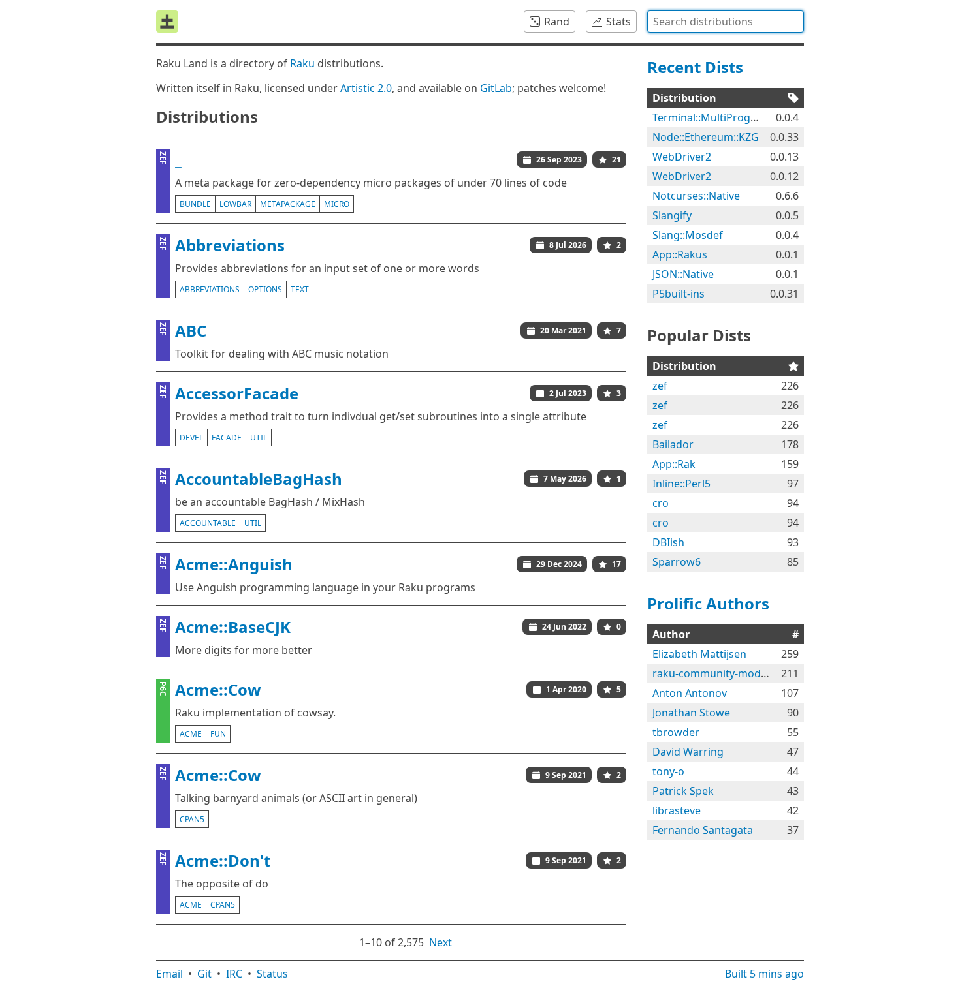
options (265, 289)
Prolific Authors (708, 603)
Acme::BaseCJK (233, 627)
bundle (195, 203)
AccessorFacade (236, 393)
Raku (302, 63)
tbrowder (675, 732)
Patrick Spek (683, 791)
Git (204, 973)
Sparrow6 (676, 562)
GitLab (496, 88)
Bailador (673, 444)
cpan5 (192, 819)
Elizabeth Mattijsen (699, 654)
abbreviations (210, 289)
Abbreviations (230, 245)
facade (227, 437)
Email (169, 973)
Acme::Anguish (234, 564)
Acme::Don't (222, 860)
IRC (234, 973)
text (300, 289)
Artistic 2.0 (366, 88)
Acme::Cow (218, 689)
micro (336, 203)
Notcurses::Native (696, 196)
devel (191, 437)
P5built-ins (678, 293)
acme (191, 733)
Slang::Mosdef (687, 235)
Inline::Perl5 (681, 483)
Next (440, 942)
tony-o (668, 771)
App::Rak (674, 464)
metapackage (287, 203)
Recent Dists (695, 67)
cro (660, 503)
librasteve (676, 810)
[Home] (167, 21)
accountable (208, 523)
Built (764, 973)
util (258, 437)
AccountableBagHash (258, 478)
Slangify (672, 215)
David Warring (688, 752)
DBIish (668, 542)
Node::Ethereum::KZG (705, 137)
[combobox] (725, 21)
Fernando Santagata (702, 830)
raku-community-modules (716, 673)
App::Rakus (679, 254)
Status (272, 973)
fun (218, 733)
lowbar (235, 203)
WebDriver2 (681, 156)
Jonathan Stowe (691, 712)
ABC (190, 330)
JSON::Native (683, 274)
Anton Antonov (689, 693)
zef (659, 385)
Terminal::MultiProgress (711, 117)
